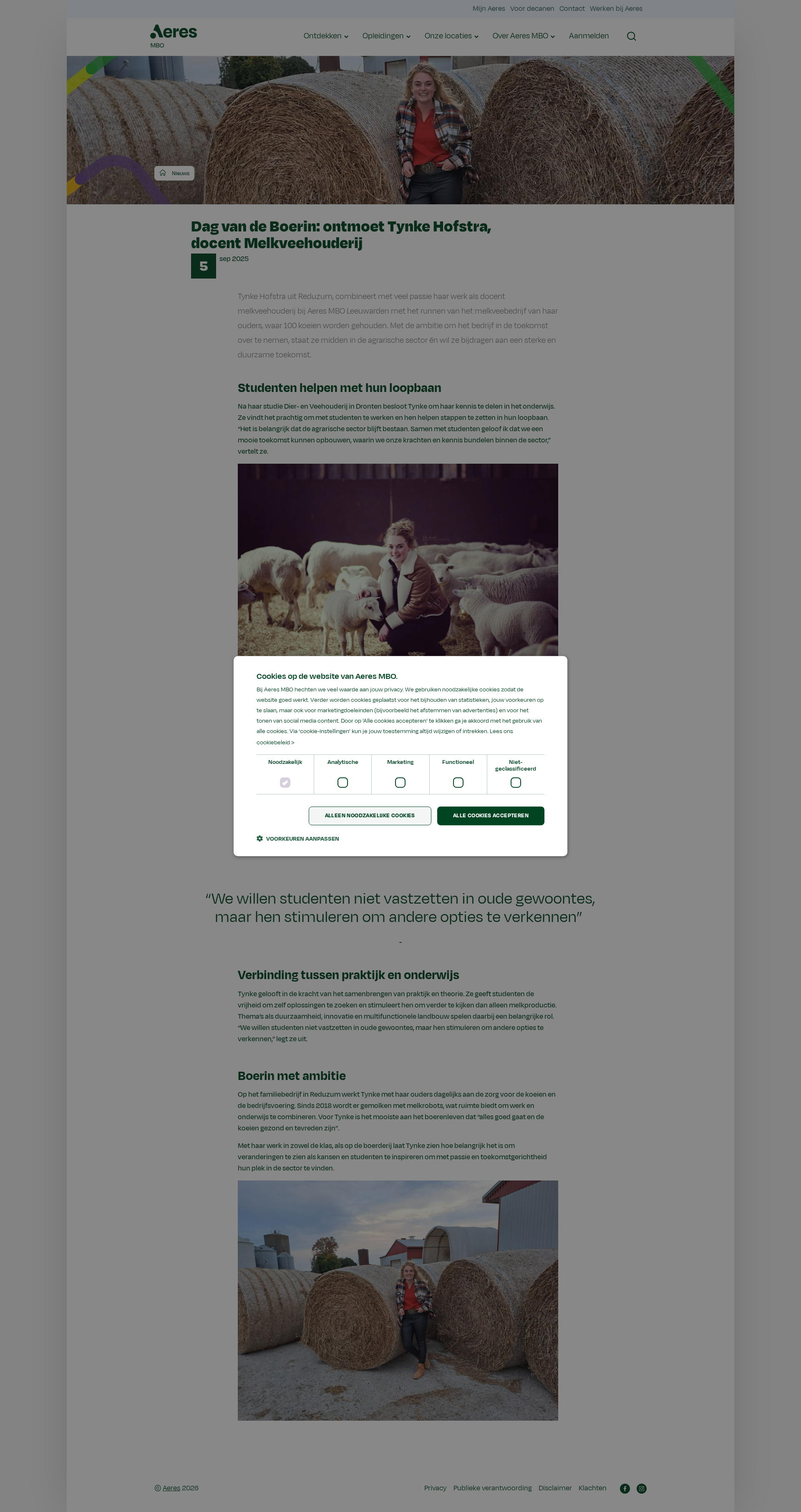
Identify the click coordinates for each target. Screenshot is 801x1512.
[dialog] (400, 756)
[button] (298, 839)
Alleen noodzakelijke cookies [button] (370, 815)
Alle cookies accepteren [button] (491, 815)
